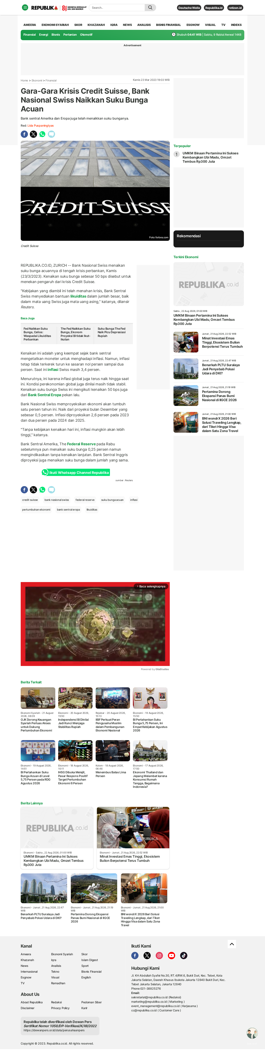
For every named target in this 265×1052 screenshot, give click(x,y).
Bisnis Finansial (168, 25)
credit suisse (30, 499)
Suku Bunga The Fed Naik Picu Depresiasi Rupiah (112, 332)
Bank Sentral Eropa (44, 395)
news (127, 25)
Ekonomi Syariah (55, 25)
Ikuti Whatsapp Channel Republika (79, 473)
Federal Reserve (81, 444)
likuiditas (78, 296)
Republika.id (213, 8)
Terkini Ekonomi (185, 257)
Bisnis (56, 34)
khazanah (96, 25)
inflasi (53, 369)
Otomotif (86, 34)
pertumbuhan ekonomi (36, 509)
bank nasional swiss (57, 499)
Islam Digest (89, 960)
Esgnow (26, 977)
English (86, 977)
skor (78, 25)
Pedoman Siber (91, 1002)
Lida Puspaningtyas (41, 125)
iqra (113, 25)
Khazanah (27, 960)
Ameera (26, 954)
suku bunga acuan (112, 499)
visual (210, 25)
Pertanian (70, 34)
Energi (43, 34)
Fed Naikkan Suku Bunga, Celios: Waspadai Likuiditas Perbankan (37, 334)
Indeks (236, 25)
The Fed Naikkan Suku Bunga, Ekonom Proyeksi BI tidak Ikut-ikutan (76, 334)
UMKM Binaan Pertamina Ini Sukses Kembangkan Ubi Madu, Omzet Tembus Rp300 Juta (210, 157)
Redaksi (56, 1002)
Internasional (29, 971)
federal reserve (85, 499)
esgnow (193, 25)
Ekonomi (37, 80)
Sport (85, 965)
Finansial (29, 34)
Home (24, 80)
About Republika (32, 1002)
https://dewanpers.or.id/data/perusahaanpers (54, 1030)
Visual (55, 977)
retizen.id (235, 8)
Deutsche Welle (189, 8)
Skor (84, 954)
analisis (144, 25)
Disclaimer (27, 1008)
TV (223, 25)
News (24, 965)
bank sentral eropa (68, 509)
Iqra (53, 960)
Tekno (55, 971)
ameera (29, 25)
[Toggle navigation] (25, 7)
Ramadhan (58, 983)
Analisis (56, 965)
